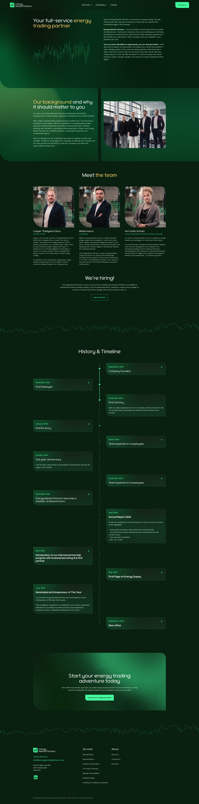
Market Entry (88, 755)
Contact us (182, 5)
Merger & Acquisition (91, 773)
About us (115, 755)
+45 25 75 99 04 (40, 757)
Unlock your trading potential (99, 698)
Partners (115, 764)
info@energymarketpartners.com (48, 760)
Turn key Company (90, 769)
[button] (87, 5)
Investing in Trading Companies (95, 783)
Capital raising (88, 778)
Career (113, 5)
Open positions (99, 297)
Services (86, 5)
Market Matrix (88, 759)
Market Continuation (91, 764)
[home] (29, 5)
